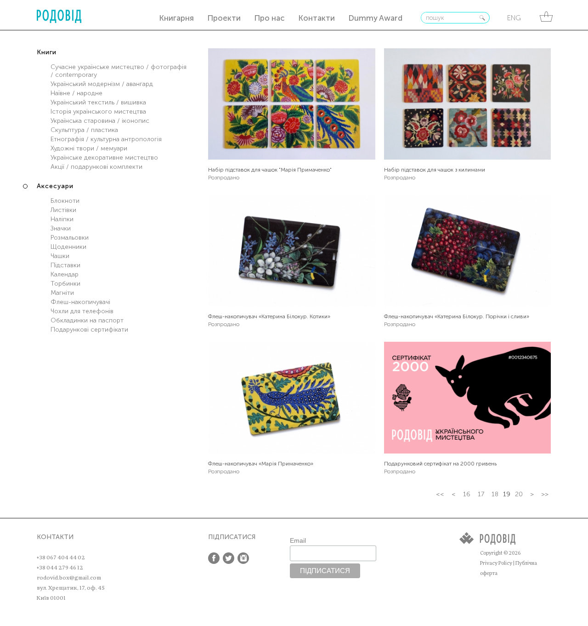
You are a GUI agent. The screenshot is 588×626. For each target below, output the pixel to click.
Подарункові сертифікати (89, 329)
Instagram (243, 558)
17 (481, 494)
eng (514, 18)
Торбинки (65, 283)
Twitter (228, 558)
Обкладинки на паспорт (87, 320)
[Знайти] (482, 17)
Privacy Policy (496, 563)
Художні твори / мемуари (89, 148)
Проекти (224, 18)
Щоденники (68, 247)
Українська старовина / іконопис (100, 121)
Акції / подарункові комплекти (96, 167)
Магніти (62, 293)
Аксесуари (55, 186)
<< (440, 494)
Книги (47, 52)
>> (544, 494)
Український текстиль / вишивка (98, 102)
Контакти (316, 18)
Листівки (63, 210)
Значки (61, 228)
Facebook (214, 558)
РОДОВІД (59, 16)
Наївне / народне (76, 93)
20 (519, 494)
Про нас (269, 18)
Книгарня (176, 18)
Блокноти (65, 201)
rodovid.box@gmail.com (69, 577)
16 (466, 494)
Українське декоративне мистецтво (104, 157)
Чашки (60, 256)
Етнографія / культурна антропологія (106, 139)
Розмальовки (70, 237)
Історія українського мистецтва (98, 111)
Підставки (65, 265)
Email (298, 540)
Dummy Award (375, 18)
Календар (65, 274)
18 (495, 494)
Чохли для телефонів (82, 311)
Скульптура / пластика (84, 130)
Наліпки (62, 219)
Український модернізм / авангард (102, 84)
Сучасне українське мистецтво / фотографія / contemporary (119, 71)
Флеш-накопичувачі (80, 302)
